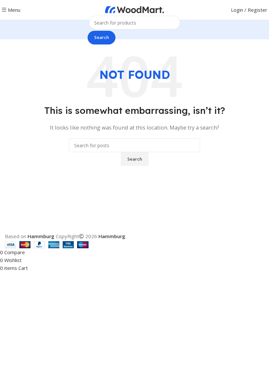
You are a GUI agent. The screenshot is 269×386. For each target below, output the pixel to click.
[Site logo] (134, 9)
